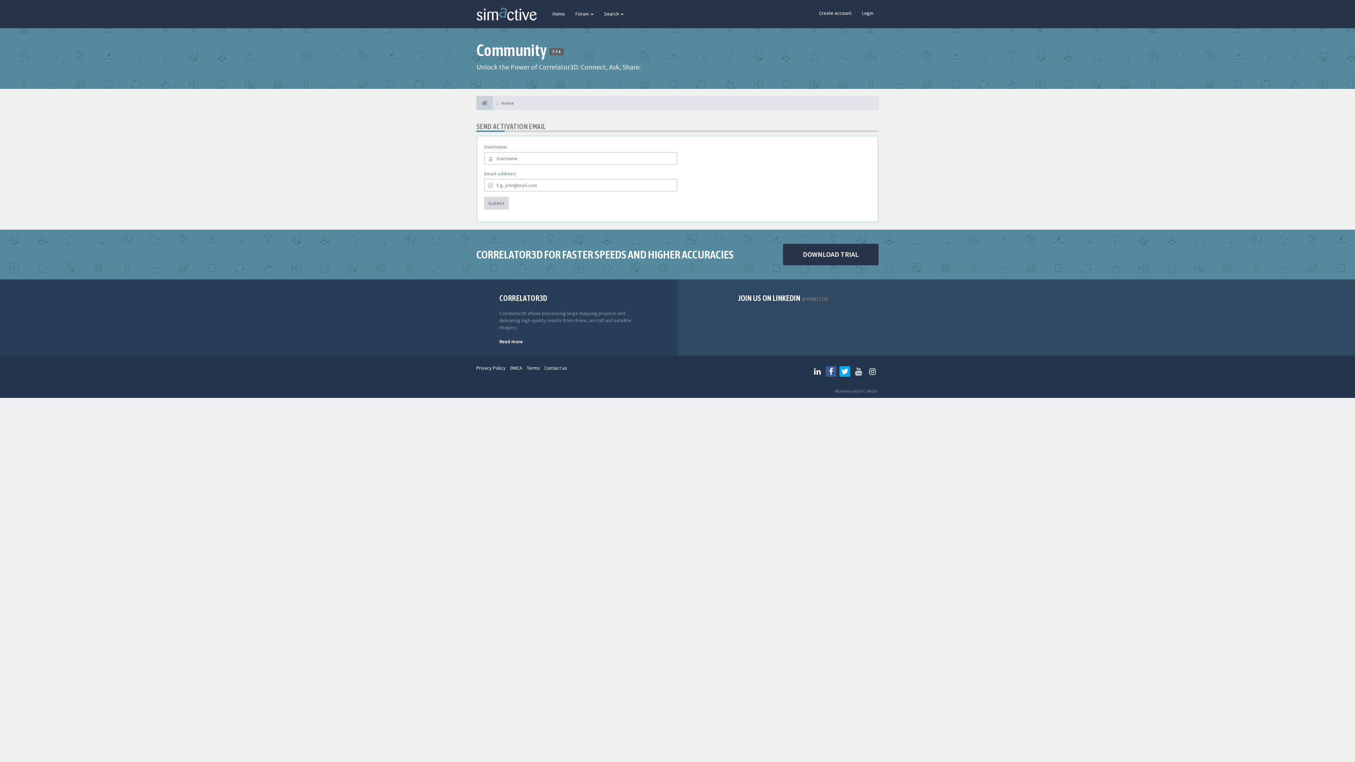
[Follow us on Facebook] (831, 371)
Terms (533, 368)
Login (867, 13)
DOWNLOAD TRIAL (831, 254)
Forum (583, 14)
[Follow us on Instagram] (872, 371)
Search (612, 14)
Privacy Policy (491, 368)
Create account (835, 13)
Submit (496, 203)
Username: (496, 147)
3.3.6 (557, 51)
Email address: (500, 173)
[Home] (484, 103)
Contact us (555, 368)
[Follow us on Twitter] (844, 371)
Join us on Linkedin (783, 298)
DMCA (516, 368)
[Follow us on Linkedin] (817, 371)
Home (559, 14)
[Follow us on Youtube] (858, 371)
